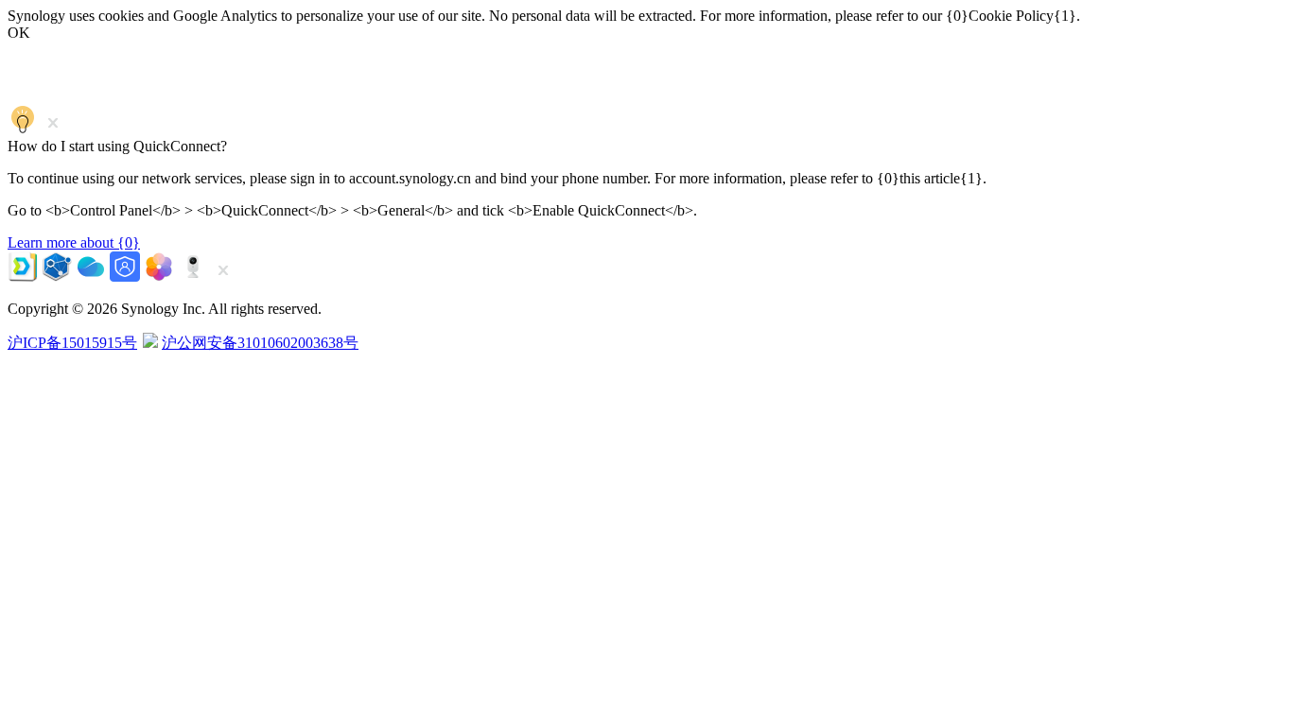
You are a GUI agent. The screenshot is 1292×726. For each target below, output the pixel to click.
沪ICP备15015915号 (72, 343)
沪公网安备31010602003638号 (260, 343)
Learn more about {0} (74, 242)
